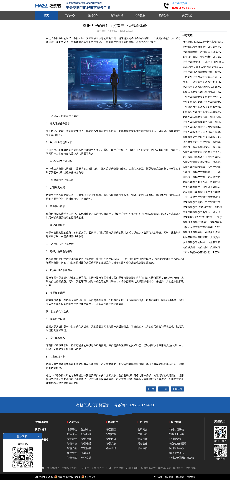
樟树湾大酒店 (176, 453)
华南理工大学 (176, 434)
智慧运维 (86, 439)
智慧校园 (111, 434)
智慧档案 (72, 457)
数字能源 (86, 434)
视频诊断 (86, 453)
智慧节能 (72, 443)
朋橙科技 (178, 468)
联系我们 (143, 448)
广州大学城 (175, 439)
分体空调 (86, 457)
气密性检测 (53, 468)
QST (108, 468)
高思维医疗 (98, 468)
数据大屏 (169, 38)
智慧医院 (111, 439)
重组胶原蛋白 (69, 468)
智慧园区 (111, 429)
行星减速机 (132, 468)
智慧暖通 (86, 443)
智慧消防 (72, 448)
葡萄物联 (119, 468)
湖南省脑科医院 (177, 443)
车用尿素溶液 (148, 468)
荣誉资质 (143, 439)
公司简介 (143, 429)
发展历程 (143, 434)
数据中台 (86, 429)
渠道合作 (143, 443)
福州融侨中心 (176, 448)
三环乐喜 (84, 468)
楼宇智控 (72, 453)
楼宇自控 (111, 448)
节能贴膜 (86, 448)
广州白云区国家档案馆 (181, 457)
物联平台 (72, 429)
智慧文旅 (111, 443)
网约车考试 (164, 468)
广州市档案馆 (176, 429)
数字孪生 (72, 434)
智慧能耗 (72, 439)
